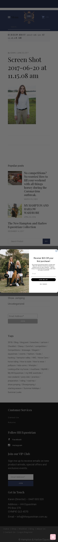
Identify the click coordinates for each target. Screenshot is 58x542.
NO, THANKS (43, 284)
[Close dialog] (56, 251)
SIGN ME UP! (43, 279)
